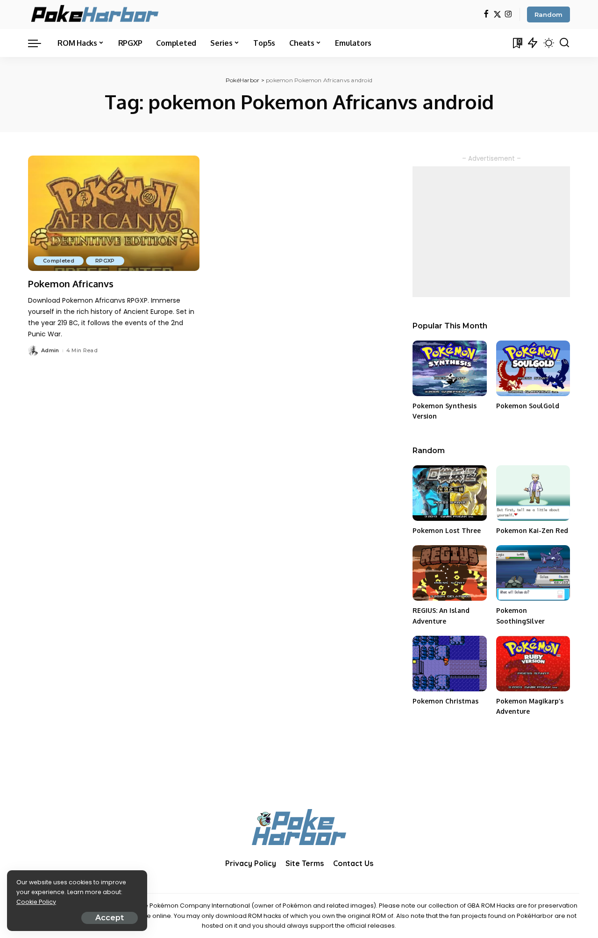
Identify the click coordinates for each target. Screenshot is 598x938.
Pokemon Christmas (445, 701)
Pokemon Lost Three (447, 530)
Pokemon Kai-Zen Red (532, 530)
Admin (50, 350)
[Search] (564, 43)
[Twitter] (497, 14)
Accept (109, 917)
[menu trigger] (39, 43)
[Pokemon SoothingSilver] (533, 573)
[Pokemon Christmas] (449, 663)
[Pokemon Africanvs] (113, 213)
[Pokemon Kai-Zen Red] (533, 493)
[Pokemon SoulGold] (533, 368)
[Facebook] (486, 14)
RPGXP (105, 260)
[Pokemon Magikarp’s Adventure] (533, 663)
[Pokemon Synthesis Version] (449, 368)
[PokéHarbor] (95, 14)
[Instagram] (509, 14)
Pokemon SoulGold (527, 406)
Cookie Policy (36, 902)
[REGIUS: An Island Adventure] (449, 573)
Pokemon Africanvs (71, 283)
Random (548, 14)
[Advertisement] (491, 231)
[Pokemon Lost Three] (449, 493)
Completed (58, 260)
